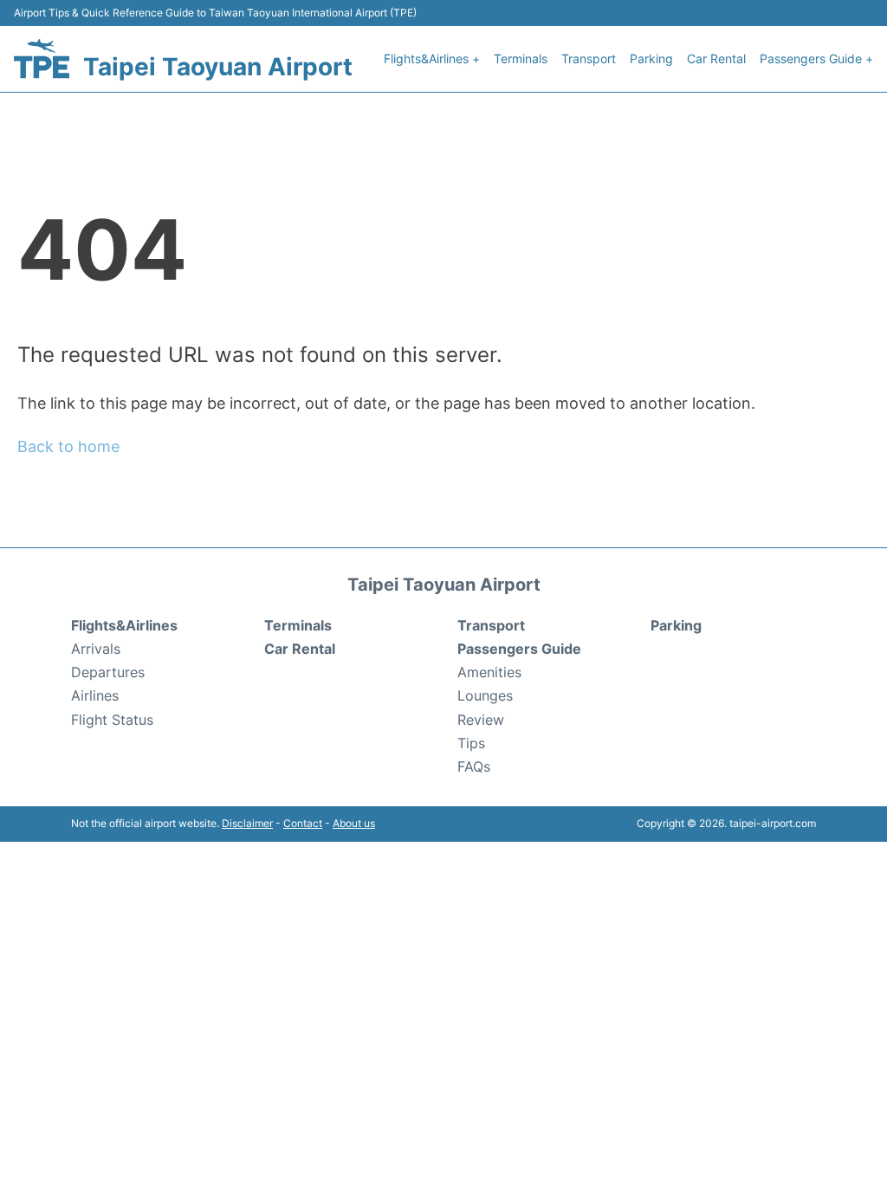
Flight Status (112, 719)
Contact (302, 823)
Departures (108, 672)
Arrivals (95, 648)
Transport (588, 58)
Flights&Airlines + (432, 58)
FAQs (473, 766)
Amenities (489, 672)
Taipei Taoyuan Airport (218, 67)
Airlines (95, 695)
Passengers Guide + (816, 58)
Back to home (68, 446)
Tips (471, 743)
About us (354, 823)
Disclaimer (247, 823)
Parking (651, 58)
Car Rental (716, 58)
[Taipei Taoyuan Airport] (41, 58)
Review (480, 719)
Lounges (485, 695)
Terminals (520, 58)
